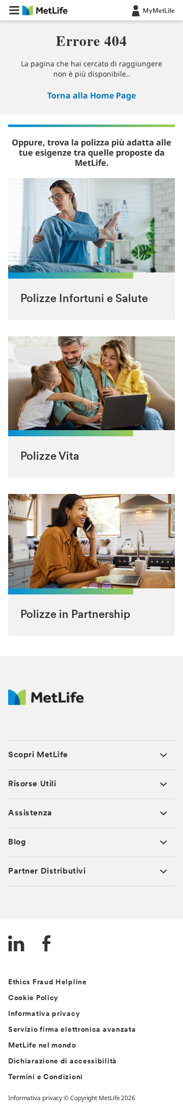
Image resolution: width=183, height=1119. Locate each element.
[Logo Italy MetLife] (46, 702)
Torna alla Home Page (91, 95)
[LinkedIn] (16, 944)
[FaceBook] (47, 944)
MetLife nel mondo (42, 1046)
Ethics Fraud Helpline (47, 982)
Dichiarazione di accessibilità (62, 1061)
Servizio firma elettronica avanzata (72, 1030)
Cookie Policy (33, 998)
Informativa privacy (44, 1014)
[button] (14, 10)
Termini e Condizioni (45, 1077)
